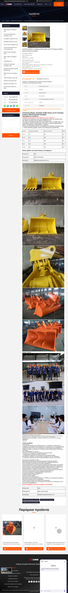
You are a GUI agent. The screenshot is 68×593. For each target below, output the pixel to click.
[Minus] (64, 561)
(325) (10, 87)
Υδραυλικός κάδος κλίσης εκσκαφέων (31, 502)
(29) (10, 57)
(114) (10, 38)
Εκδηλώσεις (39, 4)
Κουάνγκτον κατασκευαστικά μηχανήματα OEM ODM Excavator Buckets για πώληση (54, 543)
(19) (10, 41)
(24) (10, 48)
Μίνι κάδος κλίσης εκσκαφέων (47, 499)
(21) (8, 61)
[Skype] (8, 106)
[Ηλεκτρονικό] (14, 106)
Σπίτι (3, 20)
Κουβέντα (59, 4)
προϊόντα (8, 20)
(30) (9, 65)
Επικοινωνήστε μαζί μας (29, 4)
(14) (10, 77)
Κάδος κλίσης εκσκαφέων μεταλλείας (30, 499)
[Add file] (42, 590)
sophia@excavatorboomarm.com (45, 0)
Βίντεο (2, 4)
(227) (10, 35)
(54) (11, 69)
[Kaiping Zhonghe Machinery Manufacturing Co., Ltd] (34, 559)
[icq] (17, 106)
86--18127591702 (60, 0)
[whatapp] (11, 106)
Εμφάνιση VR (9, 4)
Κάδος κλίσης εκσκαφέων (16, 20)
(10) (10, 80)
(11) (11, 44)
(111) (10, 30)
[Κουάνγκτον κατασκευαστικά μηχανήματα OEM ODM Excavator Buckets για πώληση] (55, 528)
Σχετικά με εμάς (18, 4)
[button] (24, 46)
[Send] (65, 590)
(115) (10, 53)
